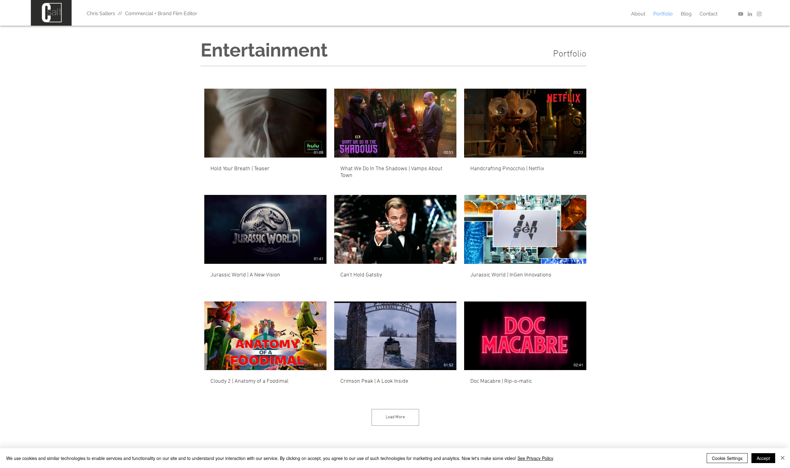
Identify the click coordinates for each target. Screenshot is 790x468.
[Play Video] (265, 123)
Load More (395, 417)
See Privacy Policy (535, 458)
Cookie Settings (727, 458)
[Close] (782, 458)
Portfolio (569, 54)
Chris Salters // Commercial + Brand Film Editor (142, 13)
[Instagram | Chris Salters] (759, 14)
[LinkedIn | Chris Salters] (750, 14)
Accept (763, 458)
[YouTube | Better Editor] (741, 14)
